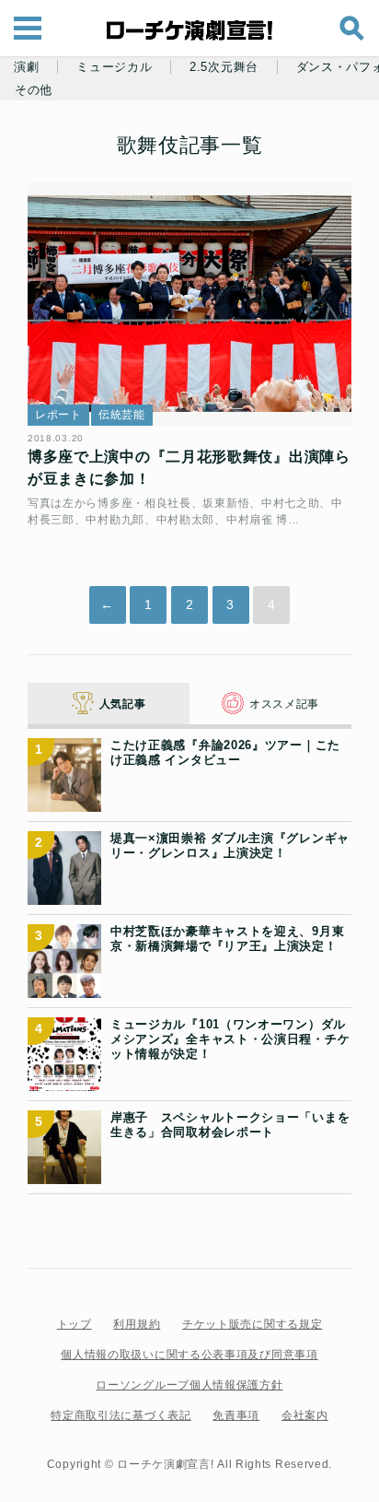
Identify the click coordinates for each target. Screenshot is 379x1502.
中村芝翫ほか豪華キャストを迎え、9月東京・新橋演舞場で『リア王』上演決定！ (227, 938)
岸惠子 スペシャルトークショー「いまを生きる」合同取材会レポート (230, 1124)
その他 (33, 90)
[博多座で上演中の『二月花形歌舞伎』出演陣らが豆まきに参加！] (189, 304)
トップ (74, 1324)
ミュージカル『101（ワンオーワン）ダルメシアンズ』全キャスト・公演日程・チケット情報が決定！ (230, 1039)
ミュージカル (114, 67)
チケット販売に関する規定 (252, 1324)
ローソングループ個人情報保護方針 (189, 1385)
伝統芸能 (121, 414)
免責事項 (235, 1415)
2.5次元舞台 (224, 67)
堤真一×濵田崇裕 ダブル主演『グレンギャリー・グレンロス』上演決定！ (230, 845)
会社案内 (304, 1415)
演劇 (26, 67)
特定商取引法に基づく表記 (120, 1415)
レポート (58, 414)
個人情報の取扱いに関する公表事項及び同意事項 (189, 1354)
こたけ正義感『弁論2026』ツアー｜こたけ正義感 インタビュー (225, 752)
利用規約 (136, 1324)
